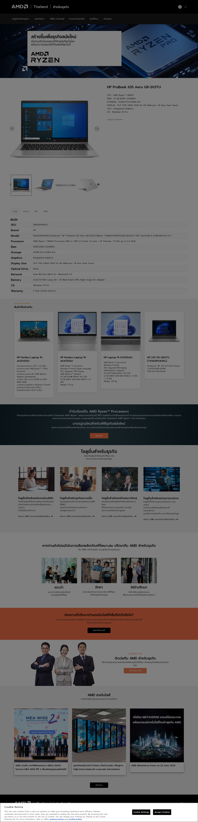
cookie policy (75, 819)
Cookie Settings (141, 812)
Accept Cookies (162, 812)
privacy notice (57, 819)
